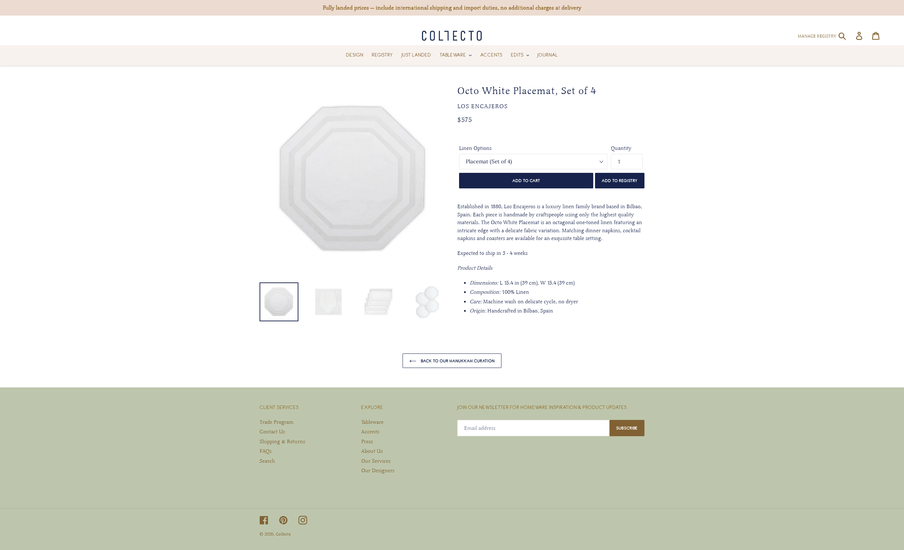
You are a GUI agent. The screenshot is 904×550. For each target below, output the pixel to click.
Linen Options (475, 148)
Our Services (376, 461)
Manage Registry (817, 36)
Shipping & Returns (282, 441)
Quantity (621, 148)
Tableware (372, 422)
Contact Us (272, 431)
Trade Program (276, 422)
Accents (370, 431)
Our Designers (377, 470)
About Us (372, 451)
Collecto (283, 534)
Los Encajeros (482, 106)
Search (267, 461)
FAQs (266, 451)
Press (367, 441)
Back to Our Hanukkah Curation (457, 360)
